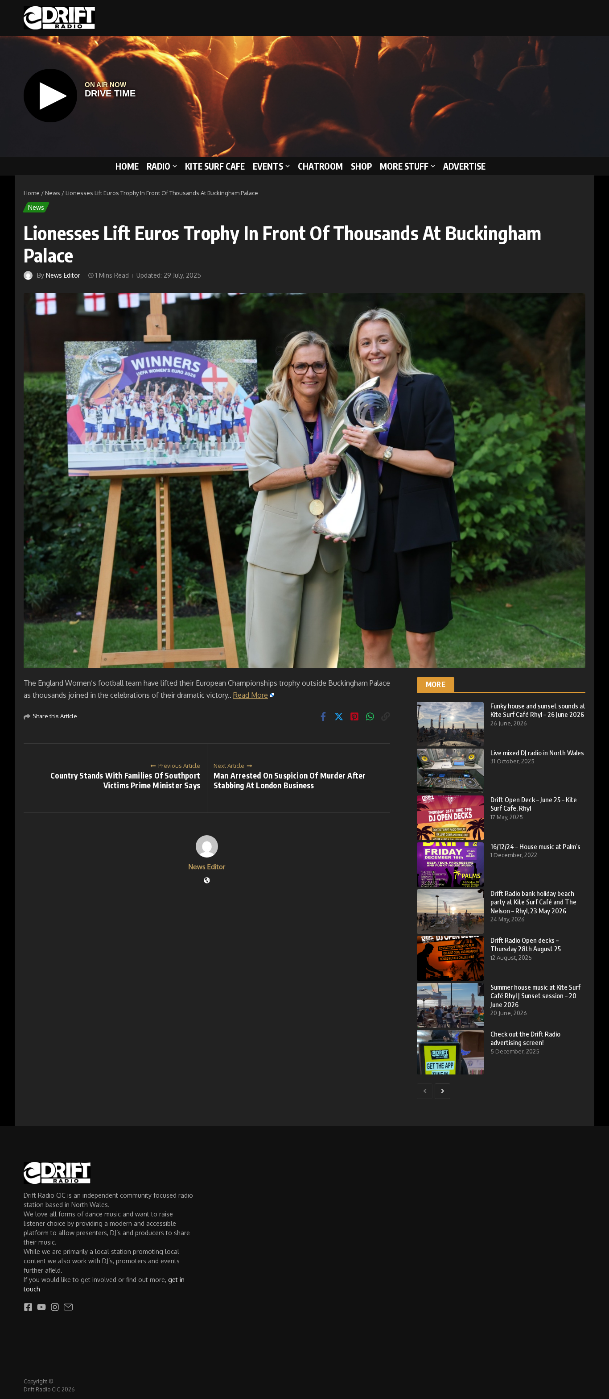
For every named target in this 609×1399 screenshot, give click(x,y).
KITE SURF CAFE (215, 166)
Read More (250, 695)
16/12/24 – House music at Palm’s (535, 846)
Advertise (464, 166)
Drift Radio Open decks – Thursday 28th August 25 (525, 944)
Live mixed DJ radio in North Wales (537, 753)
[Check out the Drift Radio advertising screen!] (450, 1052)
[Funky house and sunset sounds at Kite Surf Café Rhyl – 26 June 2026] (450, 724)
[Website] (207, 881)
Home (127, 166)
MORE (435, 684)
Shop (361, 166)
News (52, 192)
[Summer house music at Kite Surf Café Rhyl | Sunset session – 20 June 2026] (450, 1005)
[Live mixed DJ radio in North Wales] (450, 771)
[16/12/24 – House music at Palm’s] (450, 864)
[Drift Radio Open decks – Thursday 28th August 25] (450, 958)
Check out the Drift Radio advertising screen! (525, 1038)
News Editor (63, 275)
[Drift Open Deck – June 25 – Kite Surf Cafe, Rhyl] (450, 817)
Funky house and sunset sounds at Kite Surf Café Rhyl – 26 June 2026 (537, 710)
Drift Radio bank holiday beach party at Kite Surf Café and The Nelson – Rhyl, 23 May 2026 (533, 902)
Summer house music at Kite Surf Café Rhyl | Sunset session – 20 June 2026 (535, 995)
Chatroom (320, 166)
